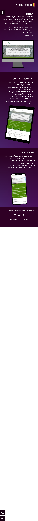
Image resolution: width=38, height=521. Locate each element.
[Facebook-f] (23, 215)
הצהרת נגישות (24, 220)
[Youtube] (15, 215)
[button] (2, 12)
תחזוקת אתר (28, 249)
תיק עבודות (29, 253)
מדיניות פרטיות (14, 220)
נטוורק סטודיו (28, 234)
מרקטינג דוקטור (9, 211)
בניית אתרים (29, 238)
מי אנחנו (30, 261)
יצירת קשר (29, 264)
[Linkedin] (19, 215)
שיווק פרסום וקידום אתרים (24, 242)
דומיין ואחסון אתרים (26, 245)
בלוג (31, 257)
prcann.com (28, 36)
